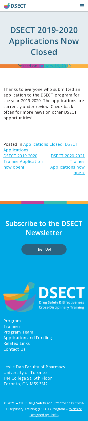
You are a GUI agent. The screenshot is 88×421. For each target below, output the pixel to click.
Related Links (16, 343)
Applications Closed (43, 144)
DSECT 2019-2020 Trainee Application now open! (23, 161)
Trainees (12, 326)
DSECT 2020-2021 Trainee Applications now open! (67, 164)
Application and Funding (27, 337)
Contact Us (14, 349)
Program (12, 320)
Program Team (18, 332)
